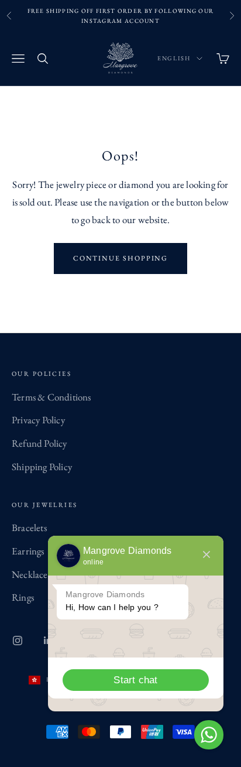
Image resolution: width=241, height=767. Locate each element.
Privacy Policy (38, 419)
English (174, 58)
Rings (23, 597)
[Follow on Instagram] (17, 640)
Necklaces (31, 574)
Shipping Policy (42, 466)
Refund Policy (39, 443)
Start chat (135, 680)
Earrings (28, 551)
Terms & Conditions (51, 397)
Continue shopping (120, 258)
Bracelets (29, 527)
